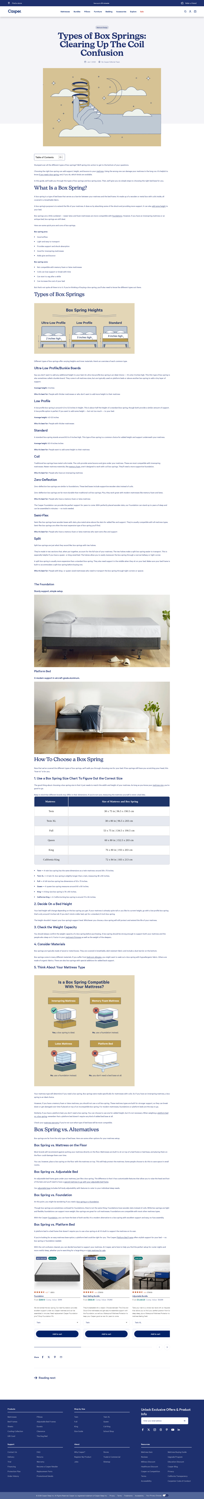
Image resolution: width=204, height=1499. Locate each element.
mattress (100, 171)
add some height (159, 206)
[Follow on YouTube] (172, 1429)
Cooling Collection (15, 1431)
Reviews (144, 1456)
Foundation (52, 1217)
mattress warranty (51, 1122)
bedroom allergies (94, 957)
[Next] (127, 3)
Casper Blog (173, 1466)
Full (75, 1421)
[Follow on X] (148, 1429)
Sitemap (106, 1461)
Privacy (171, 1471)
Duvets (39, 1426)
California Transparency (177, 1476)
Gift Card (11, 1436)
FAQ (38, 1452)
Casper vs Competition (150, 1471)
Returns (40, 1456)
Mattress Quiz (147, 1452)
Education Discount (176, 1461)
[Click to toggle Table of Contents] (61, 157)
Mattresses (65, 11)
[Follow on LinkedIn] (178, 1429)
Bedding (109, 11)
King (76, 1426)
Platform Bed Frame (125, 1237)
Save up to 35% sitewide (101, 3)
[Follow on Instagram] (154, 1429)
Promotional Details (45, 1476)
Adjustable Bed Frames (46, 1421)
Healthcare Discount (149, 1466)
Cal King (106, 1426)
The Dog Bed (42, 1436)
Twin (76, 1416)
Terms (143, 1476)
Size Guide (78, 1431)
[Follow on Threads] (160, 1429)
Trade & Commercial (111, 1456)
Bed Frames (12, 1421)
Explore (133, 11)
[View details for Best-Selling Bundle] (106, 1272)
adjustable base (44, 1188)
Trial (9, 1461)
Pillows (87, 11)
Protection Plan (14, 1471)
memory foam (74, 466)
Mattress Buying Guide (177, 1452)
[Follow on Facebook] (142, 1429)
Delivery (11, 1456)
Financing (12, 1466)
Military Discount (148, 1461)
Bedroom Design (102, 27)
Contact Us (12, 1452)
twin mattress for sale (96, 1250)
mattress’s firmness (73, 937)
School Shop (108, 1431)
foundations (117, 215)
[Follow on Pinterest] (166, 1429)
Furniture (98, 11)
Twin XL (106, 1416)
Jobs (76, 1461)
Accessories (121, 11)
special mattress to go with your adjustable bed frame (86, 1181)
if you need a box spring (49, 174)
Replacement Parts (44, 1471)
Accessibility (146, 1481)
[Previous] (75, 3)
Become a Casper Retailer (47, 1466)
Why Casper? (79, 1452)
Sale (142, 11)
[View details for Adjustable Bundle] (155, 1272)
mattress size (158, 785)
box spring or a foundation (88, 1201)
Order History (13, 1476)
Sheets (10, 1426)
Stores (106, 1452)
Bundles (77, 11)
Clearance (41, 1431)
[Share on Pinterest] (55, 1357)
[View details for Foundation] (57, 1272)
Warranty (40, 1461)
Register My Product (82, 1456)
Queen (106, 1421)
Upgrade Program (175, 1456)
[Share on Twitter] (48, 1357)
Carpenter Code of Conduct (179, 1481)
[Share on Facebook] (42, 1357)
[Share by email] (61, 1357)
